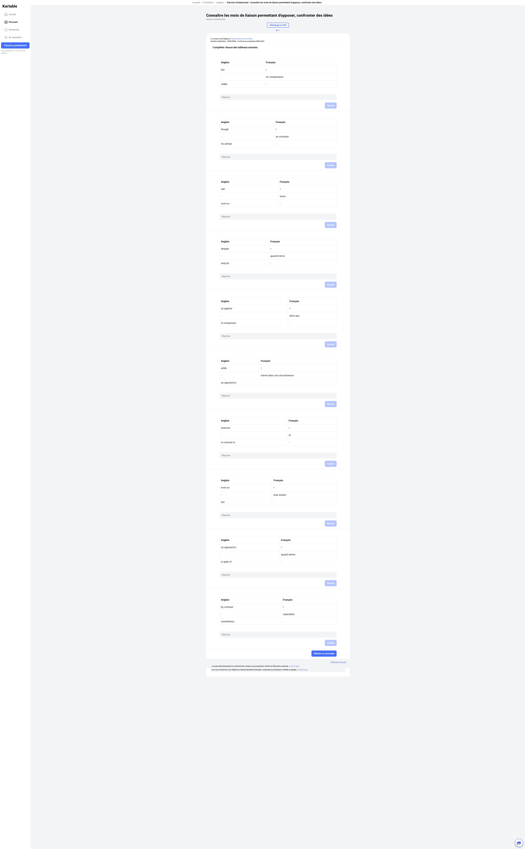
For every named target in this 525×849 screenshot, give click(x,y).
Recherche (14, 29)
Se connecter (15, 37)
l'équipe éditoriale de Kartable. (242, 39)
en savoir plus (294, 666)
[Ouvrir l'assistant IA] (519, 843)
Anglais (220, 2)
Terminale (208, 2)
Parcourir (13, 22)
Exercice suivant (338, 662)
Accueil (12, 14)
